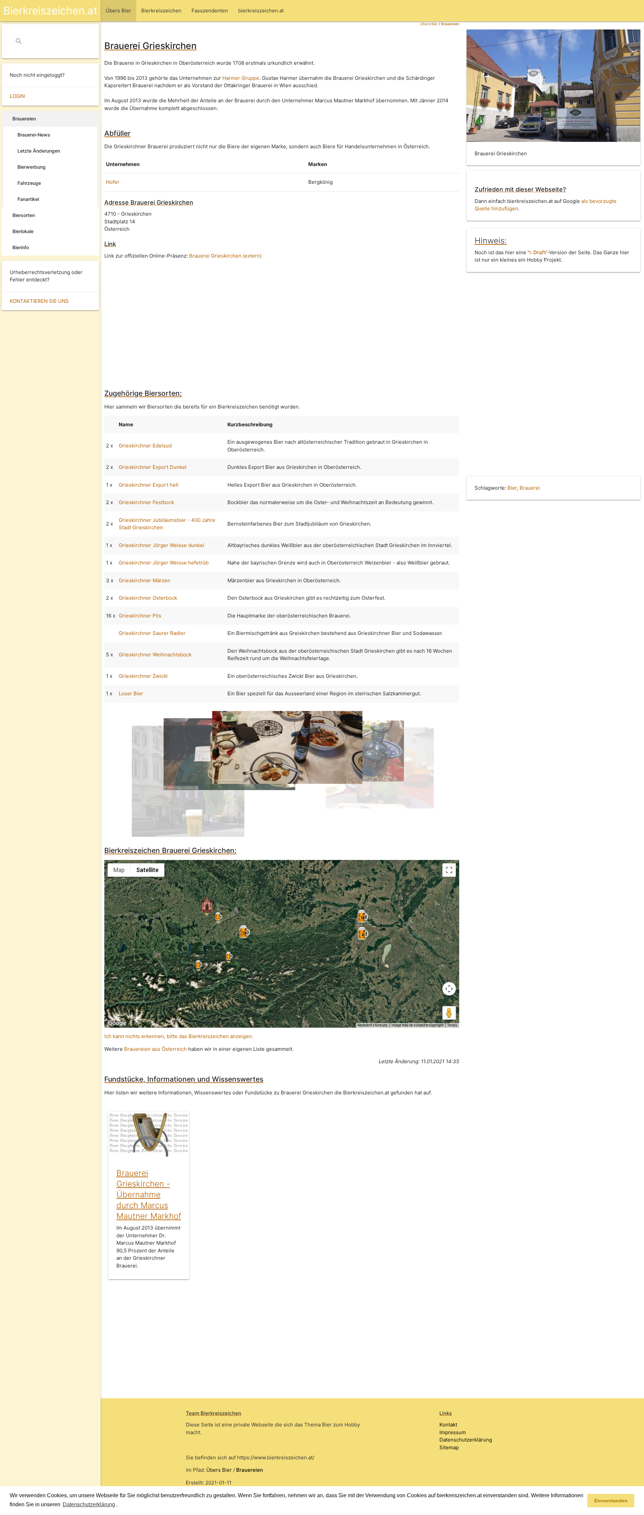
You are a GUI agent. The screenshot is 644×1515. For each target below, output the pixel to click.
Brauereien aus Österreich (155, 1049)
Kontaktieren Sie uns (39, 301)
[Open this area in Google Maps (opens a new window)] (117, 1023)
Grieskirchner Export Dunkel (152, 467)
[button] (120, 1505)
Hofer (112, 182)
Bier (512, 488)
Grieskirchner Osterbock (148, 598)
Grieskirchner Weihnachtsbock (155, 654)
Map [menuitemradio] (119, 869)
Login (17, 96)
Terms (452, 1025)
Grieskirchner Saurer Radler (152, 633)
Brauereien (450, 24)
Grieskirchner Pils (140, 615)
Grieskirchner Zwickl (143, 676)
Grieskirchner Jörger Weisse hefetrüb (164, 562)
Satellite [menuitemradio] (147, 869)
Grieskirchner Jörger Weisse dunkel (161, 545)
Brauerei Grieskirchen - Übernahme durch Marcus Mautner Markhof (148, 1194)
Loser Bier (131, 693)
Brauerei (530, 488)
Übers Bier (429, 24)
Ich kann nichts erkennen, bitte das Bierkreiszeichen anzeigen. (178, 1036)
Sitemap (449, 1447)
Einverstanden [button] (611, 1500)
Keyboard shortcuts (372, 1025)
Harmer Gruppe (240, 78)
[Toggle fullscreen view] (449, 870)
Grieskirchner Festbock (146, 502)
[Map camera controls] (449, 988)
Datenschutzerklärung (465, 1440)
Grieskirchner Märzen (144, 580)
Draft (539, 252)
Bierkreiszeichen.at (50, 10)
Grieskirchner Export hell (148, 485)
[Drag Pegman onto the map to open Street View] (449, 1013)
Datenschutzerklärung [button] (89, 1504)
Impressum (452, 1432)
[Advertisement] (281, 319)
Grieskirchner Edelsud (145, 445)
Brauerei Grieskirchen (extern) (225, 256)
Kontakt (448, 1424)
